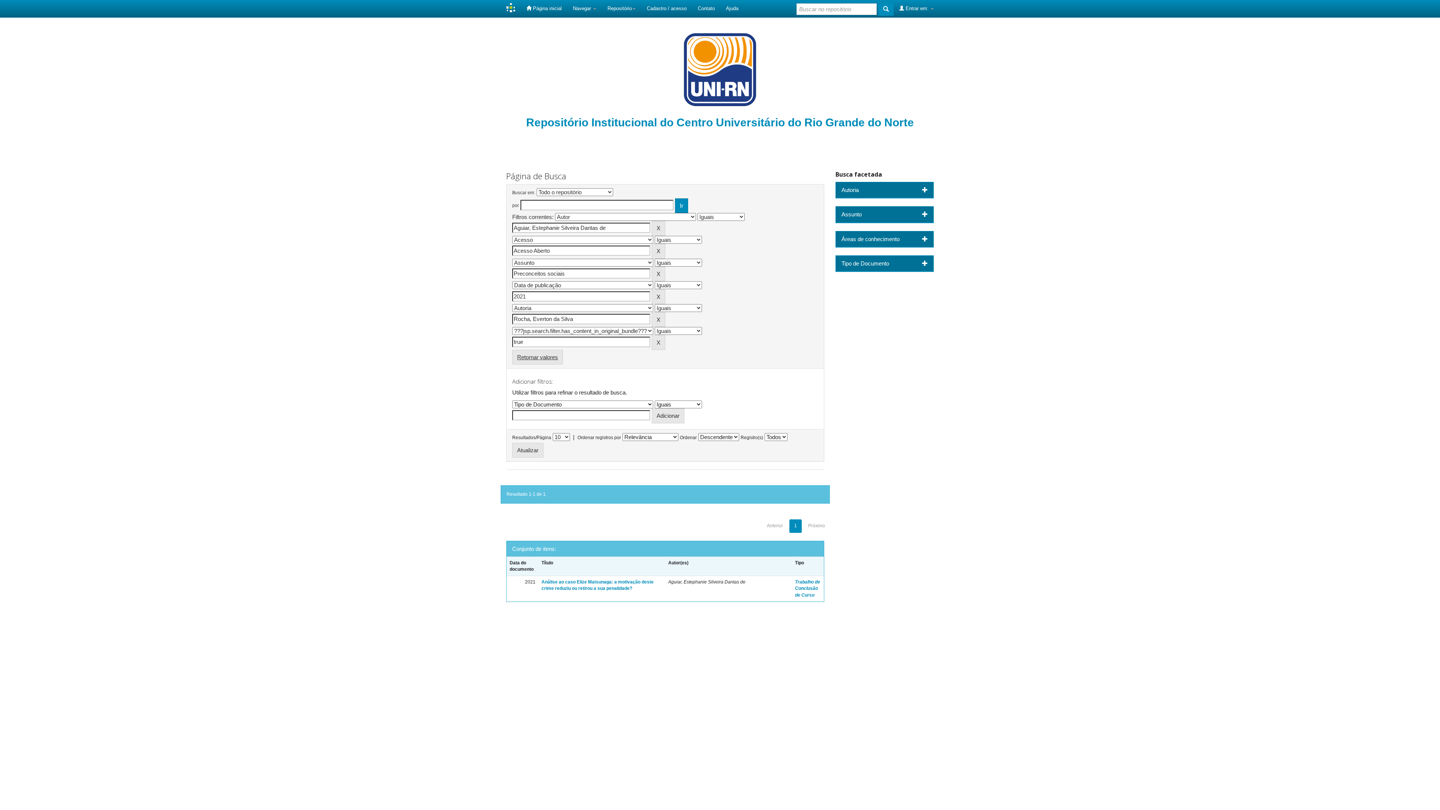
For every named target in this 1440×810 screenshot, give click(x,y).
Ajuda (732, 8)
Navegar (582, 8)
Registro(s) (752, 437)
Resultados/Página (531, 437)
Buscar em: (523, 192)
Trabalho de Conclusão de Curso (807, 588)
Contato (706, 8)
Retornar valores (537, 357)
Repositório (620, 8)
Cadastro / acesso (667, 8)
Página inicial (546, 8)
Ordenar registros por (599, 437)
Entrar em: (917, 8)
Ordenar (688, 437)
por (515, 205)
